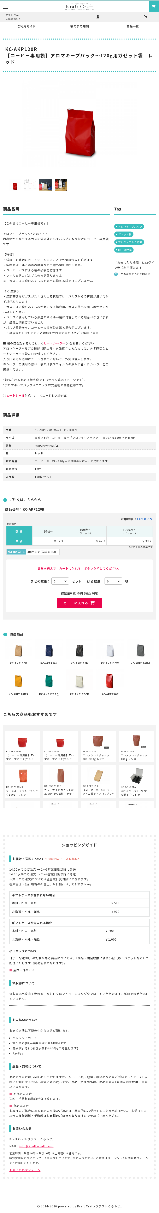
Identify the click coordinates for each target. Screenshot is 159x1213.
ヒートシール (15, 395)
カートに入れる (76, 603)
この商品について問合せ (135, 274)
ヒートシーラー (54, 343)
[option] (79, 123)
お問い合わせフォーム (24, 1170)
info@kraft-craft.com (36, 1146)
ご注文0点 (11, 18)
